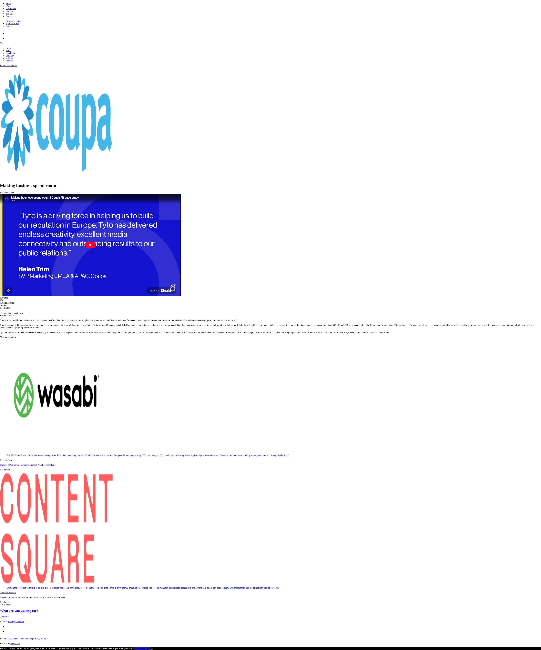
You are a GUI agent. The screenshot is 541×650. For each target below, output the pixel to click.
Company (10, 11)
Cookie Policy (25, 638)
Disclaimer (12, 638)
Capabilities (11, 8)
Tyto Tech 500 (12, 23)
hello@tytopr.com (16, 621)
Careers (9, 26)
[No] (151, 649)
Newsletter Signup (14, 21)
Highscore (15, 643)
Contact (9, 16)
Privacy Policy (39, 638)
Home (8, 3)
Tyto (2, 43)
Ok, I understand (142, 648)
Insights (9, 13)
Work (8, 6)
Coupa (3, 320)
